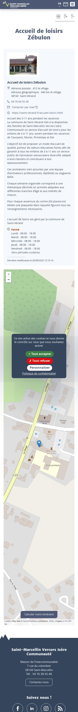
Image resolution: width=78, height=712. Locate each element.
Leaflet (8, 620)
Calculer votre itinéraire (39, 614)
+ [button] (8, 274)
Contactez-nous (39, 682)
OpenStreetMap (30, 620)
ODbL (51, 620)
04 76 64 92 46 (20, 101)
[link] (65, 4)
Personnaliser (40, 368)
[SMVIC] (16, 4)
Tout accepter (41, 354)
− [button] (8, 279)
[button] (59, 3)
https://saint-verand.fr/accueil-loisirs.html (37, 112)
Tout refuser (41, 361)
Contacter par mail (23, 107)
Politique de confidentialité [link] (39, 373)
